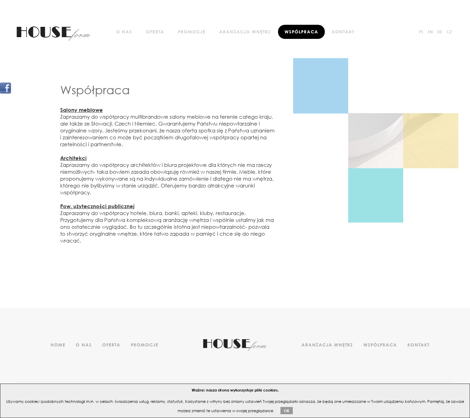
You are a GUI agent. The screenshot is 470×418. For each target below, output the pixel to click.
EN (430, 31)
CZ (449, 31)
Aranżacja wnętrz (245, 31)
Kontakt (343, 31)
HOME (58, 344)
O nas (124, 31)
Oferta (155, 31)
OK (286, 410)
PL (421, 31)
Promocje (191, 31)
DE (439, 31)
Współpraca (301, 31)
